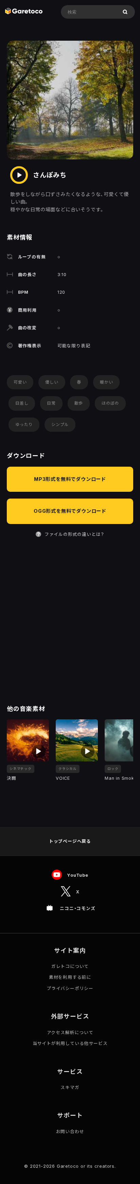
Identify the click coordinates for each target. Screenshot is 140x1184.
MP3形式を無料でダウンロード (70, 479)
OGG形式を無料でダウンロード (70, 511)
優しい (51, 382)
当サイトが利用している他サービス (70, 1043)
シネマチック (21, 769)
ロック (112, 769)
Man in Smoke (121, 778)
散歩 (78, 403)
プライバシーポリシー (70, 988)
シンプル (60, 424)
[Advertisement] (70, 622)
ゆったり (24, 424)
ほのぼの (110, 403)
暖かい (106, 382)
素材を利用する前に (70, 977)
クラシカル (67, 769)
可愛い (20, 382)
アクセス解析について (70, 1032)
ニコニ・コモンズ (77, 908)
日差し (21, 403)
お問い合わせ (70, 1131)
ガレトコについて (70, 966)
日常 (51, 403)
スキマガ (69, 1087)
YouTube (77, 874)
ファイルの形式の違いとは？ (74, 534)
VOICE (63, 778)
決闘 (11, 778)
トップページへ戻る (70, 841)
